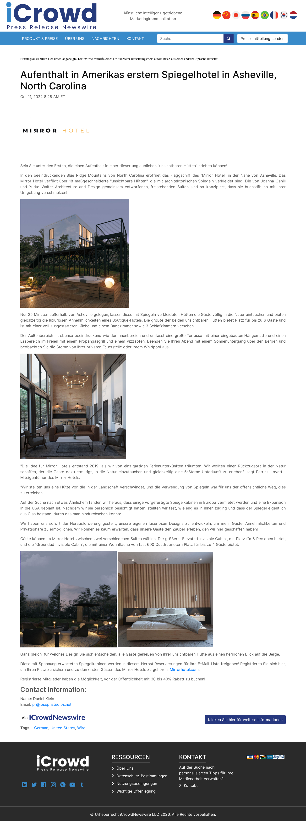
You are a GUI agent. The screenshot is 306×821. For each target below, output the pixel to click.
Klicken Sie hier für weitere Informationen (245, 719)
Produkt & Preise (40, 38)
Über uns (74, 38)
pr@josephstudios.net (51, 704)
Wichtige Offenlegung (136, 791)
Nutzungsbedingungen (136, 783)
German (41, 727)
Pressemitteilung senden (262, 38)
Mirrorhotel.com (184, 669)
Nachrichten (105, 38)
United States (62, 727)
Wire (81, 727)
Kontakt (135, 38)
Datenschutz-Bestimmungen (141, 775)
